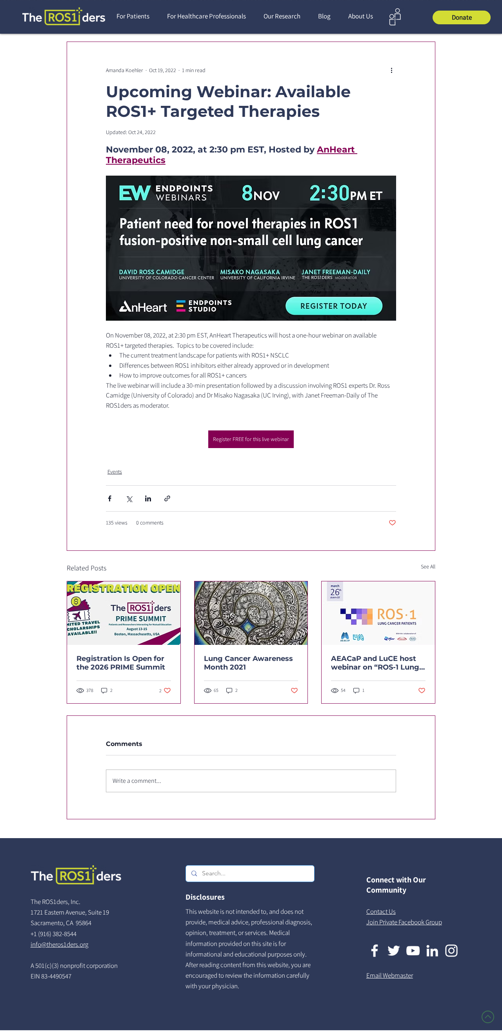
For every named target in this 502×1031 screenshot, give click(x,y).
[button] (136, 16)
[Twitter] (394, 950)
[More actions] (391, 70)
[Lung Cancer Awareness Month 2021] (251, 613)
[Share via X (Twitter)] (129, 498)
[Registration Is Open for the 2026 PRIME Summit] (123, 613)
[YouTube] (413, 950)
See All (428, 566)
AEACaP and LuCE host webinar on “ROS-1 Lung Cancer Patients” (375, 663)
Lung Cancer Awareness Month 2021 (248, 663)
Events (114, 471)
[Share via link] (167, 498)
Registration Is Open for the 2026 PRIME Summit (120, 663)
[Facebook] (374, 950)
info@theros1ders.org (59, 944)
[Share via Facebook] (109, 498)
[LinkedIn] (432, 950)
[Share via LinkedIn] (148, 498)
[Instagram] (451, 950)
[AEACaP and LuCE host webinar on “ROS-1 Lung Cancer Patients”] (378, 613)
